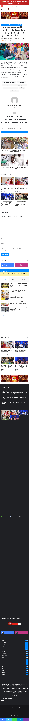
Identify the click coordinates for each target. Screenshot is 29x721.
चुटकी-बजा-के (4, 664)
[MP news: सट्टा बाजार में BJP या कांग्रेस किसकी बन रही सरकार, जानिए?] (5, 297)
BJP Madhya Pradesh (9, 82)
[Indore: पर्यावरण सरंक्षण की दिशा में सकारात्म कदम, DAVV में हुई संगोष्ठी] (5, 303)
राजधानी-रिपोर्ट (17, 24)
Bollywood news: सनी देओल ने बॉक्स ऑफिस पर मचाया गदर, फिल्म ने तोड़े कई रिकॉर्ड (19, 285)
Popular (5, 279)
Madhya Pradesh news (11, 88)
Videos (3, 672)
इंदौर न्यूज (22, 88)
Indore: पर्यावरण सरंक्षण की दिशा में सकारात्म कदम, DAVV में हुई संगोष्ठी (18, 302)
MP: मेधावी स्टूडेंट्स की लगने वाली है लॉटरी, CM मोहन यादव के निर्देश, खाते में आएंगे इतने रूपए (7, 187)
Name (2, 233)
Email (2, 238)
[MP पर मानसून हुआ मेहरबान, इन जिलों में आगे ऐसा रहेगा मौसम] (5, 309)
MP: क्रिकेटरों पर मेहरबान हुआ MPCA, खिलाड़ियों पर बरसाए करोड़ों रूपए (15, 6)
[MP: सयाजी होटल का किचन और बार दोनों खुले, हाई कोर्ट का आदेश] (5, 565)
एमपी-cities (8, 22)
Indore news (22, 82)
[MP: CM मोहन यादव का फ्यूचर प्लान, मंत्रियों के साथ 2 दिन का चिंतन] (23, 465)
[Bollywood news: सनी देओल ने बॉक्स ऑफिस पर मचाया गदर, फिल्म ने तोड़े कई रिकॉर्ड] (5, 285)
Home (3, 22)
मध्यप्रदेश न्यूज (15, 90)
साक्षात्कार (3, 666)
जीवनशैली (3, 659)
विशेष (21, 24)
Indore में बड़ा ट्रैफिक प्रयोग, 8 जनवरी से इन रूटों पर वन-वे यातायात (18, 291)
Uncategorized (5, 661)
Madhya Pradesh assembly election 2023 (15, 85)
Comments (23, 279)
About (14, 712)
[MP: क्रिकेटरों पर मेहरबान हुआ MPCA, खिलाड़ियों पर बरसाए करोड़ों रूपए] (7, 197)
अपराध (3, 670)
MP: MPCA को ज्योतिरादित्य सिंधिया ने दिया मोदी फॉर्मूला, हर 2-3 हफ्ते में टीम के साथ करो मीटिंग (21, 367)
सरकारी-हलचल (4, 655)
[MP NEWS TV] (8, 9)
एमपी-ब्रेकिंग (8, 24)
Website (3, 243)
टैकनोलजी (3, 674)
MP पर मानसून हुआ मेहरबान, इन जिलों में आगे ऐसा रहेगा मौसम (18, 308)
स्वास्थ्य (3, 668)
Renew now (24, 1)
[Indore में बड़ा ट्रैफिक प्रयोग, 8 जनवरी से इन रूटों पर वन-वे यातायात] (5, 292)
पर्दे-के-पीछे (4, 653)
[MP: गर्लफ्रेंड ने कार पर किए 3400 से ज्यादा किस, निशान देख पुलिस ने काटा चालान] (23, 518)
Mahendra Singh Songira (7, 38)
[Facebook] (13, 695)
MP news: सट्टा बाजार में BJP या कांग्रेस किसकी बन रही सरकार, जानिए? (18, 296)
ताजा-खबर (3, 651)
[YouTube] (14, 695)
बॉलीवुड (3, 657)
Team (18, 712)
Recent (13, 279)
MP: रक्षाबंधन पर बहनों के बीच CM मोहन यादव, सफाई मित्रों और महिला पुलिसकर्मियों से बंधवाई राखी (21, 187)
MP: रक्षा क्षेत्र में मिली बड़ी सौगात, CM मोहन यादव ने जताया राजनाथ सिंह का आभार (20, 203)
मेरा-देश (12, 24)
